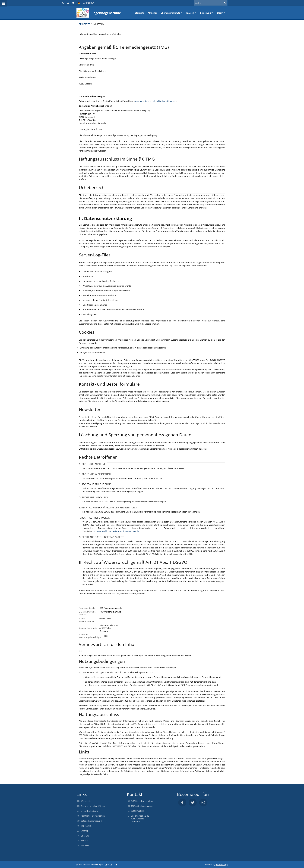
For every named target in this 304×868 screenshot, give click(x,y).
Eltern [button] (220, 13)
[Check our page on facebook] (182, 802)
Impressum (98, 24)
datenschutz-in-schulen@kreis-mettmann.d (155, 101)
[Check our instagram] (203, 802)
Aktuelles (85, 845)
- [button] (69, 2)
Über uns (85, 835)
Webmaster (86, 801)
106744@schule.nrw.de (110, 611)
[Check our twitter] (193, 802)
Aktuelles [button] (152, 13)
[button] (73, 2)
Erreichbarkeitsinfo (89, 810)
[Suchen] (225, 3)
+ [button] (64, 2)
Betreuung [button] (205, 13)
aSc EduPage (222, 864)
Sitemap (85, 830)
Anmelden (89, 2)
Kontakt (84, 840)
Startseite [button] (139, 13)
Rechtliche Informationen (93, 815)
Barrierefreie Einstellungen (91, 864)
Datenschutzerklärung (91, 820)
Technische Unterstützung (93, 806)
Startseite (84, 24)
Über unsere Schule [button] (170, 13)
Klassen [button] (190, 13)
